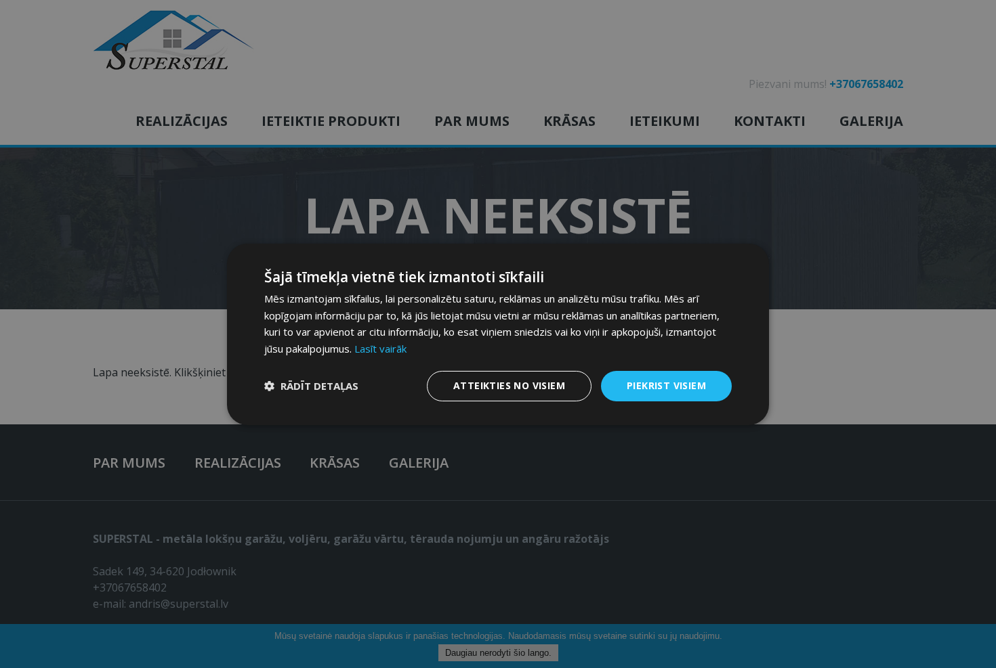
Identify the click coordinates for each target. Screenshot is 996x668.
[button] (311, 386)
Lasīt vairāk (380, 348)
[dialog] (498, 334)
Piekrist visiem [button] (666, 385)
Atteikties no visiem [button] (509, 385)
